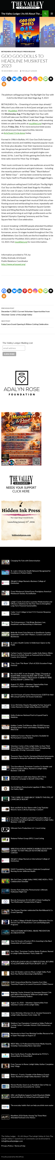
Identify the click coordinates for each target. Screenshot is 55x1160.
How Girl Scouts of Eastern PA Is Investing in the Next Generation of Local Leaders (31, 942)
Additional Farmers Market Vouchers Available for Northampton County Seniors (30, 737)
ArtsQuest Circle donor (14, 133)
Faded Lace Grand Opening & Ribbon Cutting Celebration (24, 322)
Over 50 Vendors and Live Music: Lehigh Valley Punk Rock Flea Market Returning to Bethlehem (31, 973)
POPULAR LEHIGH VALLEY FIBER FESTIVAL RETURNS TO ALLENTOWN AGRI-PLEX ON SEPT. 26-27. (32, 963)
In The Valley (17, 52)
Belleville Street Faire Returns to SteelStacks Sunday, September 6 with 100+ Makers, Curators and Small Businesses (31, 635)
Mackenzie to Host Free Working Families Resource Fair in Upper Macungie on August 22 (32, 1035)
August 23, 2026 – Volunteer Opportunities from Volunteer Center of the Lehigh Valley (29, 685)
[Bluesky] (14, 79)
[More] (4, 84)
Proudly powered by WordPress (12, 1157)
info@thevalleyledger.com (12, 1141)
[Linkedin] (19, 79)
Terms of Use (20, 1146)
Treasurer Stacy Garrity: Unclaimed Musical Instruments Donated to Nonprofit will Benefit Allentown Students (32, 757)
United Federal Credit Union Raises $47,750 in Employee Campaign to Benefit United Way (28, 778)
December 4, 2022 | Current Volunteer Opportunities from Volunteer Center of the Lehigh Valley (25, 311)
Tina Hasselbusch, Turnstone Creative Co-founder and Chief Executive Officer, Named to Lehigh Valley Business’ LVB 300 (31, 769)
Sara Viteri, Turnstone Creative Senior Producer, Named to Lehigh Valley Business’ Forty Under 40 (32, 952)
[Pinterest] (24, 79)
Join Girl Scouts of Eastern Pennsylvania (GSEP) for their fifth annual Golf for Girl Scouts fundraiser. (32, 696)
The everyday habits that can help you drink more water (32, 1105)
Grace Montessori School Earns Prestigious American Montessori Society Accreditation (31, 593)
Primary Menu (52, 13)
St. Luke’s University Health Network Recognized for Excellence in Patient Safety (31, 572)
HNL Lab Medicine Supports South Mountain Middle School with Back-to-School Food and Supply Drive (30, 1096)
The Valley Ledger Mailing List (18, 343)
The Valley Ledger (29, 71)
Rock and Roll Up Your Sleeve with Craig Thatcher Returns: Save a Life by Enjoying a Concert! (29, 809)
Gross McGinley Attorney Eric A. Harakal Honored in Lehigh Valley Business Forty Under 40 (31, 1014)
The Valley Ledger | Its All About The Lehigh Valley (21, 13)
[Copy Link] (40, 79)
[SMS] (45, 79)
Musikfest (12, 110)
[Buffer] (50, 79)
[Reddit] (30, 79)
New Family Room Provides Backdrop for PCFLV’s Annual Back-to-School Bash (30, 1055)
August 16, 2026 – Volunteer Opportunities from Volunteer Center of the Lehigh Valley (29, 1004)
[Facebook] (4, 79)
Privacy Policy (7, 1146)
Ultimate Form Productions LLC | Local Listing (28, 828)
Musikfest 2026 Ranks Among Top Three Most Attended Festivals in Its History (28, 1117)
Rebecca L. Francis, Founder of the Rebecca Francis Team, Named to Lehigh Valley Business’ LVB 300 (30, 1076)
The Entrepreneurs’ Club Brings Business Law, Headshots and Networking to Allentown (28, 623)
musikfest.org (35, 123)
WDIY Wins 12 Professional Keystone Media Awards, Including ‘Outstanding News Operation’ (31, 1045)
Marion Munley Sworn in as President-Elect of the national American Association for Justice (31, 1086)
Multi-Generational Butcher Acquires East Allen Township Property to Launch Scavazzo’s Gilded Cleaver (32, 983)
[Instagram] (35, 79)
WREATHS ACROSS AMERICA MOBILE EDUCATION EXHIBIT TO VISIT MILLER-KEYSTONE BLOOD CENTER (31, 851)
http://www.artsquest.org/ (13, 264)
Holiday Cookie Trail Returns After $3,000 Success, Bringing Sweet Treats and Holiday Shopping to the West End (30, 728)
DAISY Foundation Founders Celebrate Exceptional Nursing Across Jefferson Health (30, 870)
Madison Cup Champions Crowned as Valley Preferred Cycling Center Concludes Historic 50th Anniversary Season (31, 1025)
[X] (9, 79)
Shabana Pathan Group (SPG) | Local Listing (27, 838)
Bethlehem (6, 52)
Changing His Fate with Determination (25, 561)
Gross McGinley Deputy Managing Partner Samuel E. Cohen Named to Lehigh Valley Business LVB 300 (31, 706)
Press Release (29, 52)
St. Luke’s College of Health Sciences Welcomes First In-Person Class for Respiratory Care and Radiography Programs (32, 923)
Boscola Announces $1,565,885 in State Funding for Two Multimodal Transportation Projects (30, 901)
